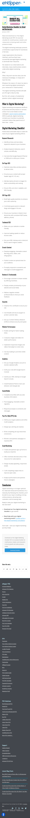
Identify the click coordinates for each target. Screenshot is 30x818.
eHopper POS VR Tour (7, 761)
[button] (3, 814)
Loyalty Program (6, 649)
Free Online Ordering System (9, 644)
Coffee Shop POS (6, 719)
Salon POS (4, 727)
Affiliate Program (6, 665)
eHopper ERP (5, 615)
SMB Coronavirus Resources (9, 756)
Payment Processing (7, 683)
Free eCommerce (6, 651)
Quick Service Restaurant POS (9, 711)
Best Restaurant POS (7, 704)
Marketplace (5, 657)
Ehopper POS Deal (6, 628)
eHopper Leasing (6, 686)
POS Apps (4, 654)
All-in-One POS (5, 594)
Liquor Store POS (6, 722)
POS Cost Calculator (7, 623)
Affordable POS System (8, 618)
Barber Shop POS (6, 730)
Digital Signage (5, 675)
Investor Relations (6, 586)
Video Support (5, 750)
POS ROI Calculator (6, 680)
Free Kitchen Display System (9, 646)
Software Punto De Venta (8, 613)
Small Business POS (7, 732)
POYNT (4, 597)
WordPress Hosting (7, 688)
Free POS (4, 605)
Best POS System (6, 620)
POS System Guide (6, 672)
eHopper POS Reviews (7, 610)
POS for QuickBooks (7, 607)
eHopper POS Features (7, 589)
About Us (4, 670)
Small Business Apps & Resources (10, 659)
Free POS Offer (6, 626)
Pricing (3, 591)
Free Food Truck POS (7, 709)
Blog (13, 8)
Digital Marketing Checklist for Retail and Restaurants (13, 28)
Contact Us (4, 758)
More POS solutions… (7, 735)
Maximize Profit (6, 691)
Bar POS (4, 717)
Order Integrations (6, 602)
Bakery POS (5, 714)
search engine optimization (17, 114)
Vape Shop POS (6, 725)
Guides (16, 8)
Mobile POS (5, 599)
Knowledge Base (6, 753)
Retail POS (4, 706)
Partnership (5, 662)
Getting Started (6, 748)
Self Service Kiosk (6, 678)
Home (10, 8)
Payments (4, 641)
